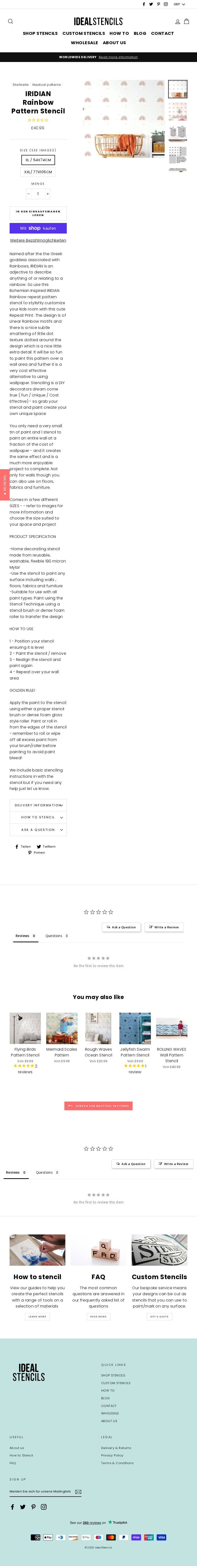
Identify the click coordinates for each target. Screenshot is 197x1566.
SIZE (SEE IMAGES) (38, 150)
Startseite (21, 85)
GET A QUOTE (159, 1316)
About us (17, 1448)
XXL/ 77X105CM (38, 171)
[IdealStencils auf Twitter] (23, 1507)
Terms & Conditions (117, 1463)
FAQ (13, 1463)
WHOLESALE (84, 43)
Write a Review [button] (166, 927)
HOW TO (119, 33)
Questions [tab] (54, 935)
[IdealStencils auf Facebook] (12, 1507)
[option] (98, 57)
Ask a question (38, 830)
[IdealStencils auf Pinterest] (33, 1507)
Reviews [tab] (22, 935)
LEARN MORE (37, 1316)
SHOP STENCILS (40, 33)
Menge (38, 184)
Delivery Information (38, 805)
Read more (98, 1316)
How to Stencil (38, 817)
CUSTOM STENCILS (83, 33)
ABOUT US (114, 43)
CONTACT (162, 33)
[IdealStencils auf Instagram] (44, 1507)
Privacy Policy (112, 1455)
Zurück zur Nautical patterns (102, 1105)
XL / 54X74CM (38, 159)
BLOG (140, 33)
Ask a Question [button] (124, 927)
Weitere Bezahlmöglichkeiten (38, 240)
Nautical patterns (46, 85)
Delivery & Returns (116, 1448)
